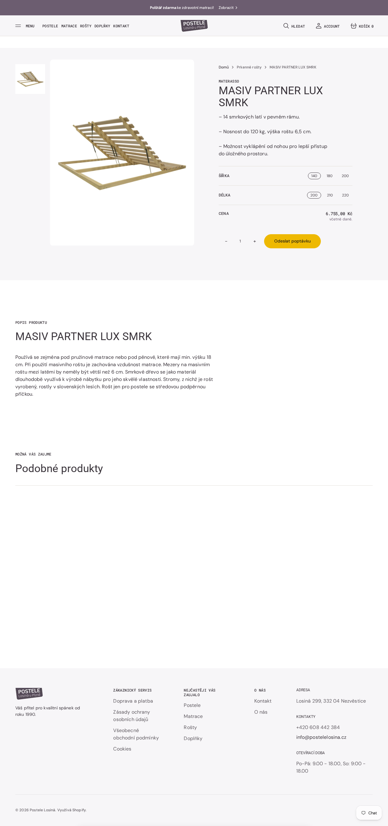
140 (314, 175)
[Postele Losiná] (194, 25)
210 (330, 195)
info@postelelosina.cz (321, 737)
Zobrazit (226, 7)
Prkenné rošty (249, 67)
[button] (293, 26)
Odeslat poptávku (292, 241)
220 (345, 195)
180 (329, 175)
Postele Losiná (42, 810)
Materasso (229, 81)
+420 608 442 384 (318, 727)
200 (345, 175)
